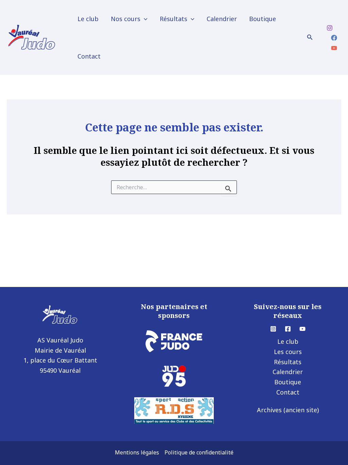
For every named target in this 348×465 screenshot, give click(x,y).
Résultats (173, 19)
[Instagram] (330, 28)
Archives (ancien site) (288, 410)
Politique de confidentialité (198, 452)
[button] (143, 18)
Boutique (262, 19)
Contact (89, 56)
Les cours (288, 352)
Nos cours (125, 19)
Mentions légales (137, 452)
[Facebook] (334, 38)
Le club (88, 19)
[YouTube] (334, 48)
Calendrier (222, 19)
